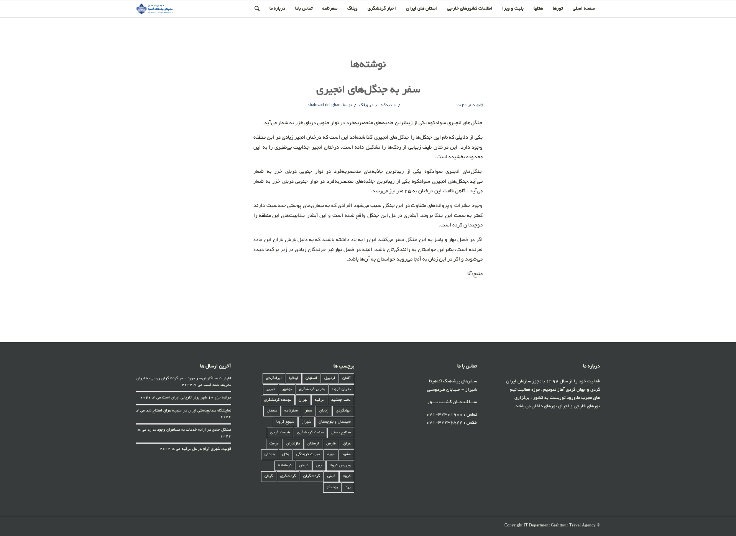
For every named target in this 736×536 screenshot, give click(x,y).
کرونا (347, 476)
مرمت (274, 444)
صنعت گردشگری (310, 433)
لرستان (313, 444)
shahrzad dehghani (325, 105)
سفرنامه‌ (291, 411)
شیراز (306, 422)
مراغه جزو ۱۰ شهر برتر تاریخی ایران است (196, 398)
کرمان (304, 466)
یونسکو (332, 487)
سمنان (272, 411)
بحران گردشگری (312, 389)
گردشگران (311, 476)
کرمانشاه (285, 466)
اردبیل (329, 378)
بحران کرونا (341, 389)
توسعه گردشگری (277, 400)
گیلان (268, 476)
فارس (331, 444)
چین (319, 466)
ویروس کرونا (340, 466)
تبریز (270, 389)
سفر (308, 411)
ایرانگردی (274, 378)
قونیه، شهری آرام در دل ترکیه (206, 449)
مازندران (293, 444)
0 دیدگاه (388, 105)
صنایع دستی (341, 433)
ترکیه (319, 400)
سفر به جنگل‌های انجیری (368, 90)
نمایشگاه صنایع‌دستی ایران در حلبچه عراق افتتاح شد (188, 411)
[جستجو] (257, 8)
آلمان (346, 378)
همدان (269, 454)
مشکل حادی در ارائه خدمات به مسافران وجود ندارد (189, 430)
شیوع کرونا (285, 422)
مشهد (346, 454)
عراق (347, 444)
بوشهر (287, 389)
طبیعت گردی (280, 433)
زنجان (324, 411)
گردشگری (288, 476)
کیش (331, 476)
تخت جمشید (341, 400)
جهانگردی (343, 411)
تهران (303, 400)
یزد (348, 487)
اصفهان (311, 378)
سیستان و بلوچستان (335, 422)
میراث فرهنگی (308, 454)
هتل (285, 454)
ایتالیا (293, 378)
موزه (331, 454)
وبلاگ (363, 105)
